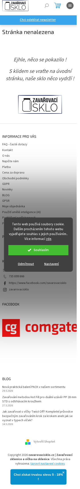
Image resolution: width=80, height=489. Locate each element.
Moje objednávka (13, 206)
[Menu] (70, 5)
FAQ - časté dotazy (14, 144)
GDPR (6, 184)
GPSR (6, 201)
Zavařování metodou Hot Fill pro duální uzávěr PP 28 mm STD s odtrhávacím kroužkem (39, 399)
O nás (6, 156)
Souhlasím (41, 250)
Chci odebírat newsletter (38, 20)
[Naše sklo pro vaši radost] (40, 104)
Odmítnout (26, 264)
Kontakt (7, 150)
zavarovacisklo (19, 289)
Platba (6, 167)
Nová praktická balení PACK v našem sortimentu (33, 387)
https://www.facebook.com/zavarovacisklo (37, 283)
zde (49, 239)
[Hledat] (46, 5)
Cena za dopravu (13, 172)
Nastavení (51, 264)
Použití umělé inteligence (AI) (21, 212)
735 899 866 (16, 276)
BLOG (6, 195)
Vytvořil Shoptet (44, 441)
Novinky (7, 189)
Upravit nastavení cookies (47, 463)
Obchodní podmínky (15, 178)
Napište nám (10, 161)
